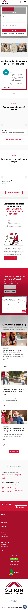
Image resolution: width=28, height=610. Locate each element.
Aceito (23, 311)
